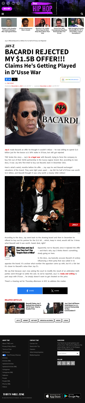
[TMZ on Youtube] (13, 3)
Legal (66, 320)
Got (7, 9)
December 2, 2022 (45, 86)
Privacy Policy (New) (9, 346)
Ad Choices (6, 352)
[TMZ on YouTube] (68, 363)
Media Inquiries (35, 355)
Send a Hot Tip (35, 346)
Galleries (5, 375)
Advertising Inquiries (36, 352)
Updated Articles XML (9, 366)
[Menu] (3, 14)
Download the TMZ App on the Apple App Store (53, 396)
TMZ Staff (10, 83)
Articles (5, 358)
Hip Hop (34, 320)
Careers (32, 349)
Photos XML (6, 384)
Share (31, 291)
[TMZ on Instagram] (18, 3)
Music (58, 320)
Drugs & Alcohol (46, 320)
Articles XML (6, 361)
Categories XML (7, 372)
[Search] (82, 14)
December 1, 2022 (17, 86)
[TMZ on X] (8, 3)
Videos (4, 387)
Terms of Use (7, 349)
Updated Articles (8, 364)
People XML (6, 381)
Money (25, 320)
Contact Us (33, 343)
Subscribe (77, 353)
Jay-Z (18, 320)
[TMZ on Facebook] (3, 3)
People (4, 378)
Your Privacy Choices (13, 355)
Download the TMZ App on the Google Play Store (72, 396)
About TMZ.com (7, 343)
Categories (6, 369)
